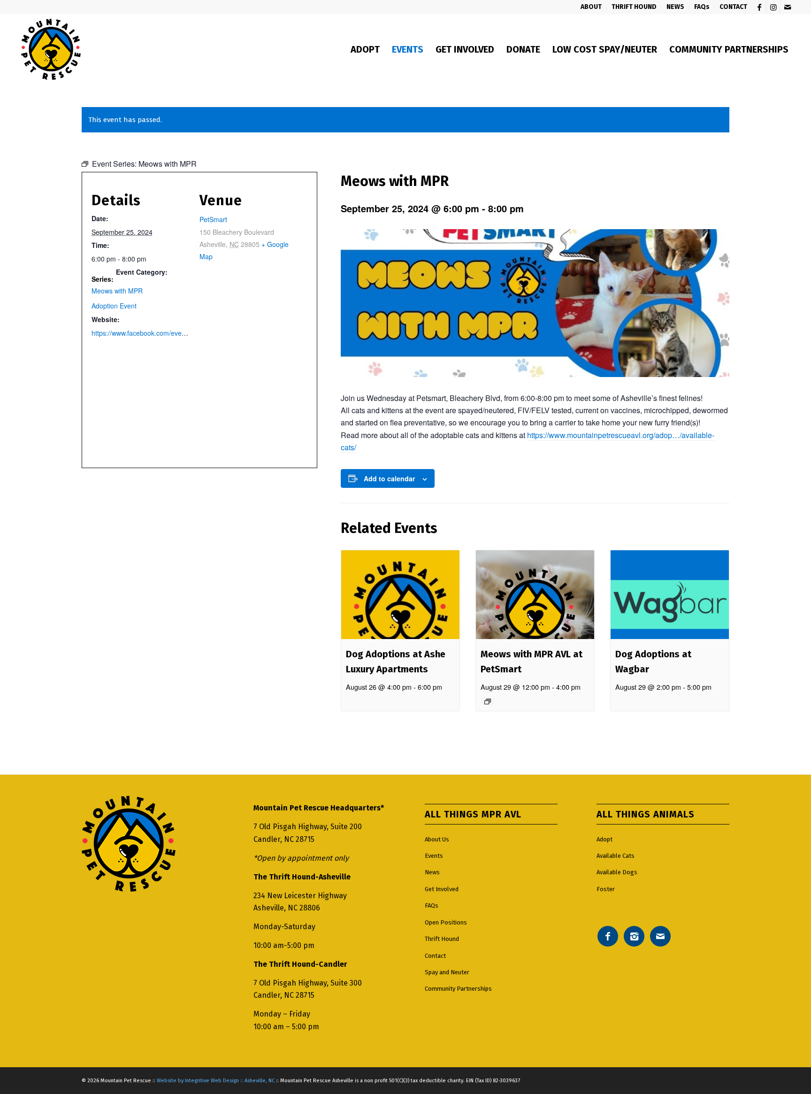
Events (434, 855)
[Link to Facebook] (759, 7)
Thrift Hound (442, 938)
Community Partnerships (458, 988)
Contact (435, 955)
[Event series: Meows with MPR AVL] (487, 701)
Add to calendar (389, 478)
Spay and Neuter (447, 972)
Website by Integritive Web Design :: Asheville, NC (216, 1081)
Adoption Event (114, 305)
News (432, 872)
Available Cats (616, 855)
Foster (606, 889)
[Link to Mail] (787, 7)
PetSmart (213, 219)
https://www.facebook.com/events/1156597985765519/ (173, 333)
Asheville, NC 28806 (286, 907)
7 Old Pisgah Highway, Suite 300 (307, 982)
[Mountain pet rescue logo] (50, 49)
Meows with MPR (117, 290)
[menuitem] (591, 7)
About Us (437, 839)
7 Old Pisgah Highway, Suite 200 (307, 826)
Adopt (604, 839)
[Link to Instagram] (773, 7)
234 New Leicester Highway (300, 895)
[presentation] (400, 594)
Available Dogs (617, 872)
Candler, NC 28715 (283, 839)
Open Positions (446, 922)
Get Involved (442, 889)
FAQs (431, 905)
